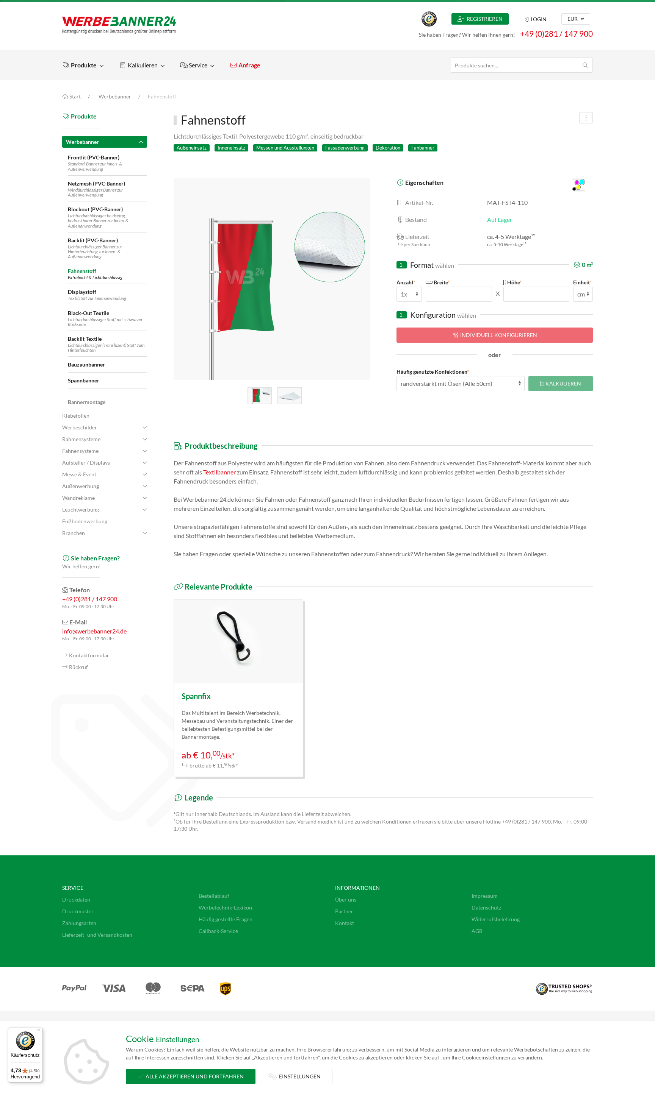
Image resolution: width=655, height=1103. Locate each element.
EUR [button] (573, 19)
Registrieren (483, 19)
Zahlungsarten (79, 923)
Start (74, 96)
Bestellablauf (214, 895)
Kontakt (344, 923)
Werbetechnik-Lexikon (225, 907)
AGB (477, 931)
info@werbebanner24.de (94, 631)
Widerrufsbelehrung (496, 919)
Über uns (345, 899)
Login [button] (537, 19)
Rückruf (78, 667)
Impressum (485, 895)
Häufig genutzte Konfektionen (432, 371)
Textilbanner (219, 472)
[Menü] (38, 1031)
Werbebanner (115, 96)
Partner (344, 911)
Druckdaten (76, 899)
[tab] (260, 395)
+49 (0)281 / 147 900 (556, 33)
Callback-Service (218, 931)
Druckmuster (78, 911)
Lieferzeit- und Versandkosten (97, 934)
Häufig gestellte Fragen (225, 919)
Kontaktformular (89, 655)
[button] (83, 65)
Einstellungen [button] (299, 1076)
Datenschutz (486, 907)
